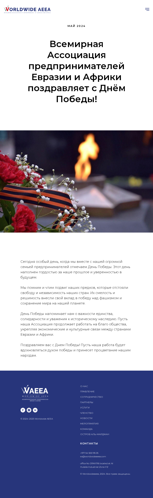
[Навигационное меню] (147, 9)
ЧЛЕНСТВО (86, 413)
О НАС (84, 386)
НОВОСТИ (86, 418)
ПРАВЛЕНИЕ (87, 391)
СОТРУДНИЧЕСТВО (91, 396)
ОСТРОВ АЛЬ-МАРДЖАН (94, 434)
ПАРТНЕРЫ (86, 402)
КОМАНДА (86, 429)
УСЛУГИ (85, 407)
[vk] (35, 410)
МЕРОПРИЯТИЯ (89, 423)
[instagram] (29, 410)
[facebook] (23, 410)
